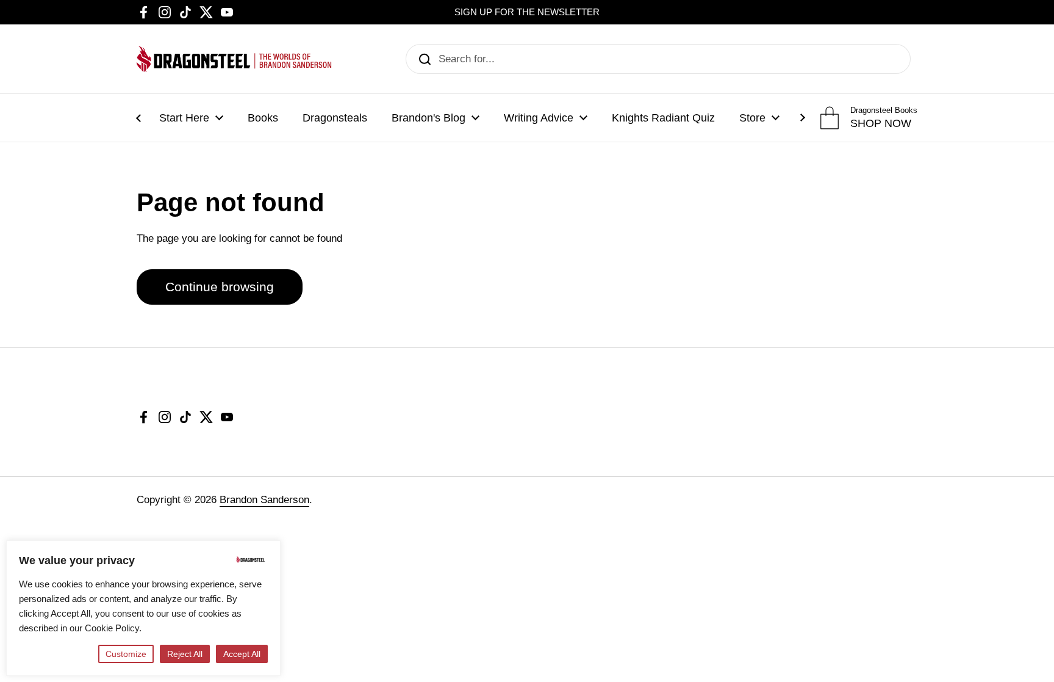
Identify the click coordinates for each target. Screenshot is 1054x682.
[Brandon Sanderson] (234, 59)
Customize (126, 654)
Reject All (185, 654)
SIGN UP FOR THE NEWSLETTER (527, 12)
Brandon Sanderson (264, 500)
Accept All (241, 654)
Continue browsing (219, 287)
